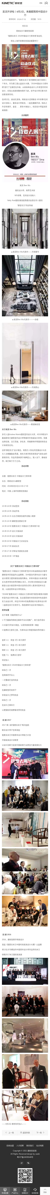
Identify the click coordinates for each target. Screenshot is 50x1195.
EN (41, 3)
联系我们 (30, 1146)
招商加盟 (10, 1146)
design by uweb (33, 1154)
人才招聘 (20, 1146)
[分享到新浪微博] (21, 1163)
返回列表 (26, 1133)
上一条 (11, 1133)
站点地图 (39, 1146)
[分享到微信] (28, 1163)
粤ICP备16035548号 (25, 1157)
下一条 (39, 1133)
